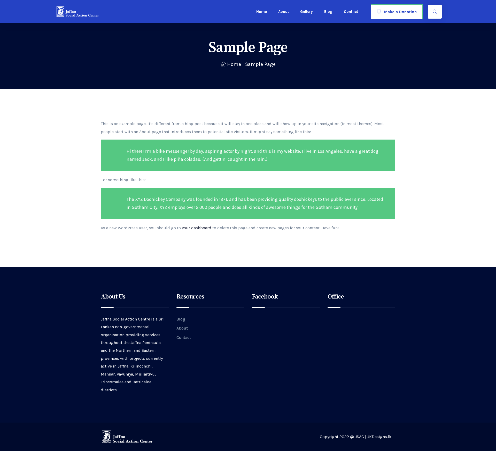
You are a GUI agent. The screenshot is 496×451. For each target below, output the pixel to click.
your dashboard (196, 227)
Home (261, 11)
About (283, 11)
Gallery (306, 11)
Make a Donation (399, 11)
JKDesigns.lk (379, 436)
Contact (351, 11)
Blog (328, 11)
